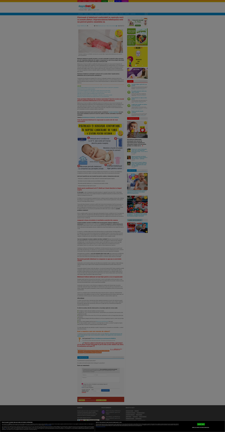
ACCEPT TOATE (201, 424)
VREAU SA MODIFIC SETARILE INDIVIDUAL (200, 427)
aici (5, 428)
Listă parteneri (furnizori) (100, 426)
